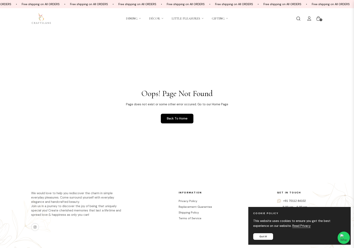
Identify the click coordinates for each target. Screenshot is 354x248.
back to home (177, 118)
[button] (299, 18)
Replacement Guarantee (195, 207)
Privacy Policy (188, 201)
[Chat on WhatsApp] (344, 238)
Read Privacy (301, 226)
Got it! (263, 236)
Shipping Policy (189, 212)
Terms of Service (190, 218)
